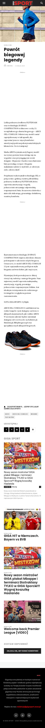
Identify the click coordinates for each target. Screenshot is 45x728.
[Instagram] (22, 715)
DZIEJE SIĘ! (8, 45)
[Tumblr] (27, 429)
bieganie (34, 414)
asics (7, 414)
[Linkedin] (17, 429)
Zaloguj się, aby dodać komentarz (22, 651)
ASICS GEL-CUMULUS (20, 414)
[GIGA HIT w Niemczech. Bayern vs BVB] (22, 519)
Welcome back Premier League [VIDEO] (22, 631)
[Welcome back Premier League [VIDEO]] (22, 612)
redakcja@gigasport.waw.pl (29, 707)
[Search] (42, 3)
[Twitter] (11, 429)
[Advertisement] (22, 96)
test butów (9, 417)
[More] (32, 429)
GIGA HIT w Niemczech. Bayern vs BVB (21, 537)
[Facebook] (6, 429)
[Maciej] (5, 66)
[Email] (22, 429)
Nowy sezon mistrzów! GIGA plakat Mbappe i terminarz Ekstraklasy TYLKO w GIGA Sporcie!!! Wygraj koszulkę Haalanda (19, 478)
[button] (4, 3)
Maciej (10, 66)
